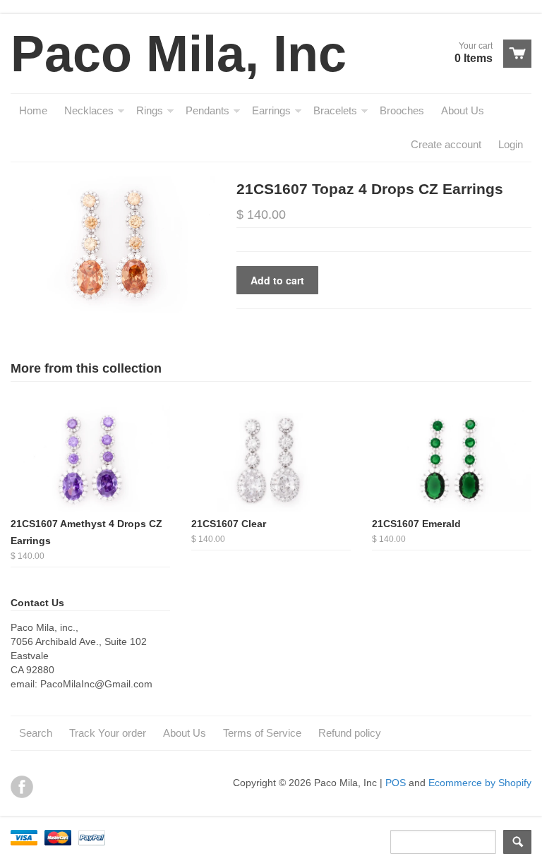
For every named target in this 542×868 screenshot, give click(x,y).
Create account (446, 144)
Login (510, 144)
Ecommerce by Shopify (479, 782)
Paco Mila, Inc (179, 53)
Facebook (22, 787)
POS (395, 782)
